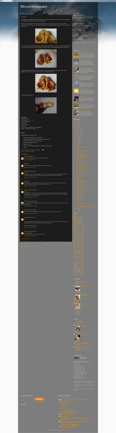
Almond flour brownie (84, 286)
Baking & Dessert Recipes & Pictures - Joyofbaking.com (73, 399)
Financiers (78, 201)
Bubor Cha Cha (79, 194)
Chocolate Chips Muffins (81, 187)
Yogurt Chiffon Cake (83, 88)
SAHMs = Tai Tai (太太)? (84, 60)
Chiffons (76, 227)
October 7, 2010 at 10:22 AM (30, 227)
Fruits (82, 239)
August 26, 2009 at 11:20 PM (30, 185)
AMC (81, 218)
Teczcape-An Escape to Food (82, 342)
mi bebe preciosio (28, 217)
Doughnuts (27, 151)
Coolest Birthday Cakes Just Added (68, 412)
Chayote (79, 225)
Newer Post (24, 244)
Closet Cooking (78, 321)
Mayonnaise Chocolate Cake (85, 110)
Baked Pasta (78, 171)
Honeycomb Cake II (80, 182)
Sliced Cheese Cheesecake (85, 68)
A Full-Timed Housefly (29, 201)
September (78, 135)
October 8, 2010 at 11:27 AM (30, 235)
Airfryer (77, 218)
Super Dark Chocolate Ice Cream (83, 170)
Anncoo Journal (79, 281)
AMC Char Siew (79, 166)
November (78, 131)
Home (46, 244)
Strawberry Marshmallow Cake (82, 173)
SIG (25, 163)
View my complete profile (79, 20)
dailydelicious (78, 325)
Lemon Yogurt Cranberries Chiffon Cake (84, 206)
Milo (81, 253)
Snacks (79, 267)
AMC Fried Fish (79, 175)
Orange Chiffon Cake (80, 154)
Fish (77, 238)
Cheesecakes (77, 226)
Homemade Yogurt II (80, 202)
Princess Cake (76, 260)
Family (82, 237)
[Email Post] (43, 149)
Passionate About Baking (81, 294)
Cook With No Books (80, 285)
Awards (75, 220)
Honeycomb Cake (80, 199)
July (77, 138)
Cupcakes (81, 233)
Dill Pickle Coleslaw (79, 322)
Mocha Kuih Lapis (78, 312)
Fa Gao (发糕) (79, 195)
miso (75, 254)
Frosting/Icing (76, 239)
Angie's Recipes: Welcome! (66, 397)
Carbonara (78, 149)
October (78, 133)
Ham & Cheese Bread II (81, 164)
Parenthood (78, 152)
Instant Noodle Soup (80, 197)
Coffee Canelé (83, 326)
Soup (75, 268)
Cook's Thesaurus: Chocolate (67, 410)
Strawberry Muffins (80, 184)
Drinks (82, 234)
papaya (77, 258)
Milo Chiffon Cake (80, 163)
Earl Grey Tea (79, 235)
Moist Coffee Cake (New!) (85, 295)
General (78, 241)
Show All (93, 315)
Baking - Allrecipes (64, 401)
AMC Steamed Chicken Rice (82, 147)
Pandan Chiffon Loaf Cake (85, 304)
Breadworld (63, 405)
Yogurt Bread (79, 204)
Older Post (68, 244)
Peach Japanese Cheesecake (85, 53)
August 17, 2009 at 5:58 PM (30, 167)
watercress (81, 274)
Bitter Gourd (80, 220)
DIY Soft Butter (79, 177)
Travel (80, 272)
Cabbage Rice (79, 159)
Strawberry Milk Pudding (81, 186)
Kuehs (75, 250)
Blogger (65, 430)
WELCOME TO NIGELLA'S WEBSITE (68, 426)
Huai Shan (78, 243)
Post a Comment (26, 238)
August (78, 136)
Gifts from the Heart (78, 242)
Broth (82, 222)
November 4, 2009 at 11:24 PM (30, 213)
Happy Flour (78, 302)
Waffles (75, 274)
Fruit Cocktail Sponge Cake (82, 150)
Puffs (82, 260)
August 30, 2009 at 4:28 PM (30, 197)
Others (75, 256)
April (77, 144)
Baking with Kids (82, 96)
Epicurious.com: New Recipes (67, 414)
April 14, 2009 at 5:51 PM (29, 159)
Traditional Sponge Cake (81, 168)
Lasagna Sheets (79, 192)
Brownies (77, 223)
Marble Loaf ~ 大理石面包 (85, 335)
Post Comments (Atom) (32, 246)
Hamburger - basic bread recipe (83, 157)
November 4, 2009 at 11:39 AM (30, 205)
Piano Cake (81, 75)
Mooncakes (80, 254)
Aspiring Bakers (77, 219)
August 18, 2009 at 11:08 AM (30, 177)
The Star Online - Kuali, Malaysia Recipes (69, 424)
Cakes (81, 223)
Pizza (80, 259)
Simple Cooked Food (78, 264)
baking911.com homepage (66, 403)
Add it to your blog (40, 400)
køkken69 (77, 311)
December (78, 129)
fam (78, 237)
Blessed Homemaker (34, 6)
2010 (76, 126)
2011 (76, 124)
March (77, 208)
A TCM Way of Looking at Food (81, 349)
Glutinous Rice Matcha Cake (80, 282)
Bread (76, 222)
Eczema (75, 237)
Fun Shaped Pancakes (81, 156)
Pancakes (32, 151)
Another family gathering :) (81, 180)
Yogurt (76, 275)
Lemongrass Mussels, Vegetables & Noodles (84, 343)
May (77, 142)
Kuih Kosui (81, 81)
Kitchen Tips (77, 248)
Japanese (75, 246)
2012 (76, 123)
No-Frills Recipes (79, 334)
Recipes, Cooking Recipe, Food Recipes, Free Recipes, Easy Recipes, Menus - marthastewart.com (74, 422)
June (77, 140)
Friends (80, 238)
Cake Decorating (64, 408)
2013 (76, 121)
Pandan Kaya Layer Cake (84, 103)
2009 (76, 128)
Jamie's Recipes (64, 416)
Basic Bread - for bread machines (83, 161)
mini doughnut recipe (52, 23)
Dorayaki (78, 145)
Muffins (78, 255)
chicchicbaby (27, 156)
